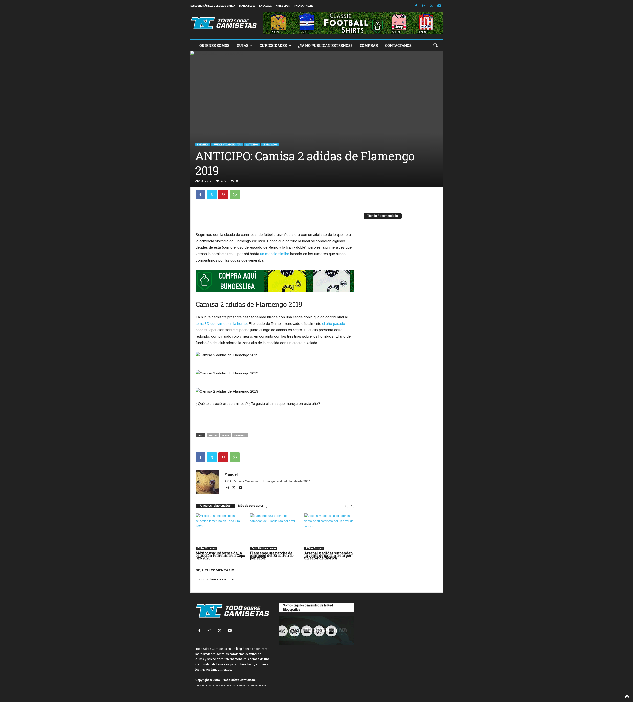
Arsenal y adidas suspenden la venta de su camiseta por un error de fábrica (328, 555)
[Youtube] (439, 6)
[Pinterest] (223, 194)
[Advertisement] (275, 218)
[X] (431, 6)
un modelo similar (274, 254)
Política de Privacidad (239, 685)
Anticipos (252, 144)
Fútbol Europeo (314, 548)
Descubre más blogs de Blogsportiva (212, 6)
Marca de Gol (247, 6)
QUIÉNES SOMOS (214, 45)
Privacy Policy (258, 685)
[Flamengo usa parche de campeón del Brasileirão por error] (274, 531)
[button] (435, 45)
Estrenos (202, 144)
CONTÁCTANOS (398, 45)
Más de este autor (250, 505)
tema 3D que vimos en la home (221, 323)
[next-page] (351, 505)
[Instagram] (424, 6)
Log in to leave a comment (216, 579)
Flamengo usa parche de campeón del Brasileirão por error (272, 555)
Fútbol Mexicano (206, 548)
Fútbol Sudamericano (227, 144)
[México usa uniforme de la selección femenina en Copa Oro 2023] (220, 531)
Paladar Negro (303, 6)
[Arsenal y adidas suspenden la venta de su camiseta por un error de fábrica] (329, 531)
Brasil (225, 435)
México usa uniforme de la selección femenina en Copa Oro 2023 (220, 555)
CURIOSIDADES (273, 45)
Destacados (270, 144)
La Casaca (265, 6)
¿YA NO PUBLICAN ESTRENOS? (325, 45)
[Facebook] (416, 6)
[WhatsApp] (235, 194)
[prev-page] (345, 505)
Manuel (231, 474)
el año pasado (333, 323)
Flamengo (240, 435)
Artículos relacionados (215, 505)
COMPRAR (369, 45)
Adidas (213, 435)
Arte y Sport (283, 6)
